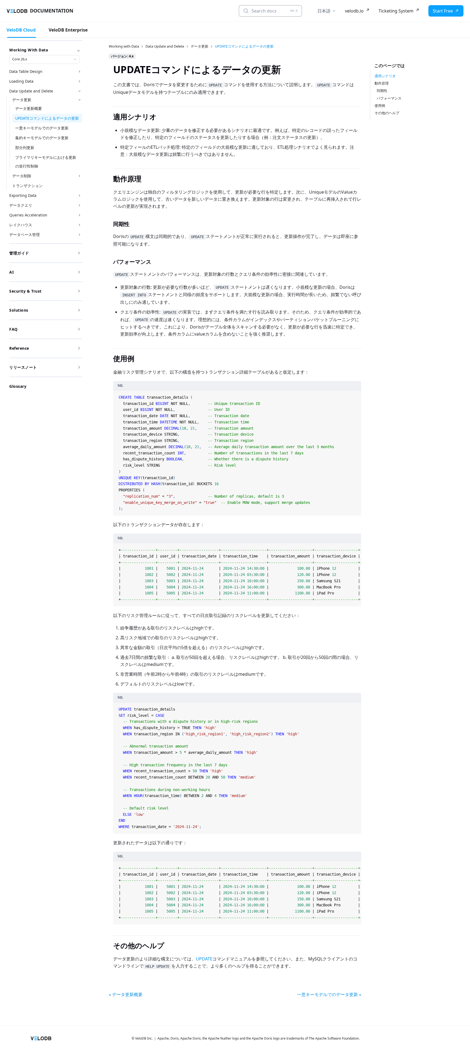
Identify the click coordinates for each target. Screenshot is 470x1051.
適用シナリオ (385, 75)
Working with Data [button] (28, 49)
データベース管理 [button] (24, 234)
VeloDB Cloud (21, 30)
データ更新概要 (28, 108)
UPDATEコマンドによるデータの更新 (47, 118)
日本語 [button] (323, 11)
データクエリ (20, 205)
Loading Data (21, 81)
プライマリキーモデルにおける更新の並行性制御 (45, 162)
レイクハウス (20, 224)
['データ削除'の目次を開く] (79, 176)
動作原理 (382, 83)
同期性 (382, 90)
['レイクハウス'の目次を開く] (79, 225)
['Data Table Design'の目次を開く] (79, 71)
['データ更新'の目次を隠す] (79, 99)
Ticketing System (396, 11)
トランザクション (27, 185)
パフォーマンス (389, 98)
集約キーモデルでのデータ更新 (42, 137)
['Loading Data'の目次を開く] (79, 81)
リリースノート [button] (23, 367)
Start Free (443, 11)
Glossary (17, 386)
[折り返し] (350, 547)
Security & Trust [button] (25, 291)
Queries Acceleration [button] (28, 215)
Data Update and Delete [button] (31, 91)
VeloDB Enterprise (68, 30)
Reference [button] (19, 348)
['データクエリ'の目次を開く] (79, 205)
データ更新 (21, 99)
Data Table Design (25, 71)
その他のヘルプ (387, 112)
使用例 (380, 105)
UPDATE (204, 959)
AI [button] (11, 272)
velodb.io (354, 11)
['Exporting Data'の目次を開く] (79, 195)
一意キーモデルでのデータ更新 (42, 128)
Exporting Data (22, 195)
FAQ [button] (13, 329)
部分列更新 (24, 147)
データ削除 (21, 175)
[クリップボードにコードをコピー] (356, 395)
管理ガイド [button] (19, 253)
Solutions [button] (18, 310)
